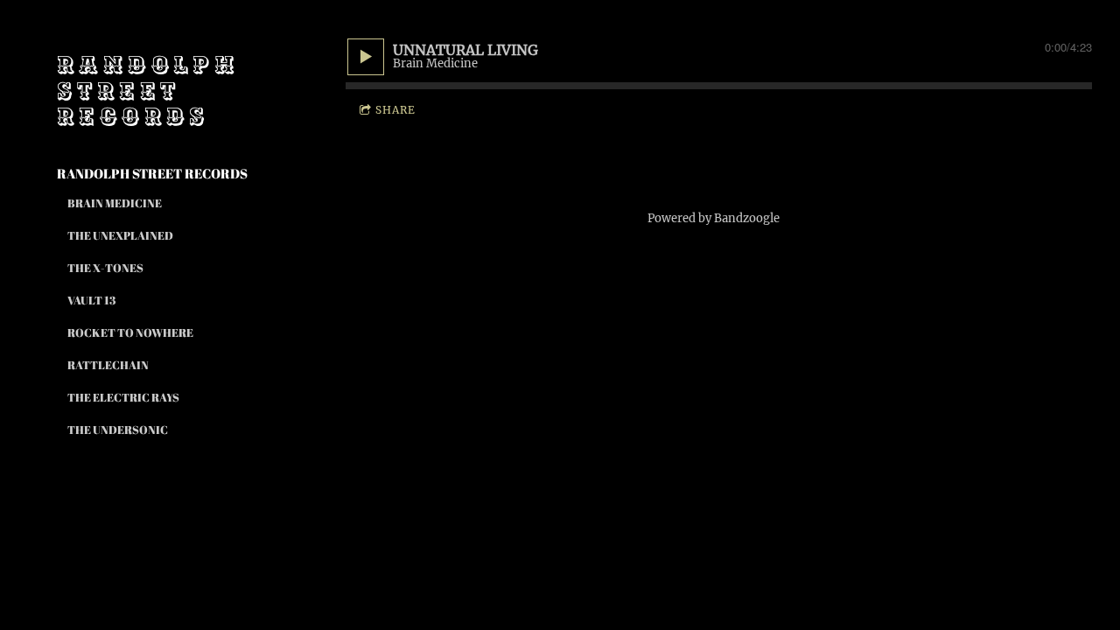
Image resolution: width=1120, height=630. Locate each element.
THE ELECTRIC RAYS (123, 397)
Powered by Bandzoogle (714, 218)
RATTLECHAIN (108, 365)
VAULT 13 (91, 300)
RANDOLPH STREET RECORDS (152, 173)
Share (395, 109)
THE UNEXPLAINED (120, 235)
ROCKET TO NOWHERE (130, 332)
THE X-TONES (105, 268)
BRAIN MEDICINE (114, 203)
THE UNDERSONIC (117, 430)
